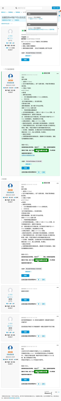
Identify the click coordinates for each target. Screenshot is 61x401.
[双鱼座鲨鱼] (10, 76)
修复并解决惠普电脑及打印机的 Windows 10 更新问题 (41, 29)
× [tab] (56, 11)
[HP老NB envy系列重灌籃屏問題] (11, 24)
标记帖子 (10, 50)
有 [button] (38, 172)
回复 (25, 59)
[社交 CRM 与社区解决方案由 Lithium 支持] (48, 392)
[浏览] (2, 8)
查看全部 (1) (28, 55)
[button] (57, 73)
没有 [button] (43, 172)
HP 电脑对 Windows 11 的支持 (35, 18)
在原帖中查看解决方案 (28, 155)
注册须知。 (17, 398)
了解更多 (16, 20)
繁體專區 (10, 12)
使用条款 (11, 398)
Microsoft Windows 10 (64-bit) (33, 53)
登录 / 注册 (56, 8)
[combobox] (28, 8)
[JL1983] (10, 31)
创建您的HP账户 (6, 20)
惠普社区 (3, 12)
